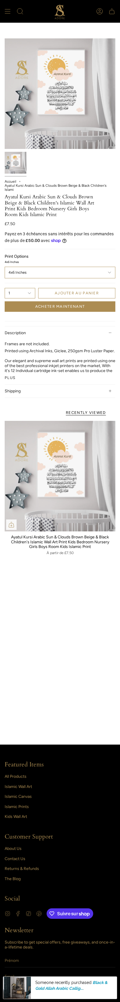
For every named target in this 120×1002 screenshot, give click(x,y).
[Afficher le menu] (7, 11)
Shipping (13, 391)
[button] (20, 11)
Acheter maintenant (60, 306)
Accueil (10, 181)
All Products (16, 776)
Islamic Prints (17, 806)
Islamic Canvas (18, 796)
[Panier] (112, 11)
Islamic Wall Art (18, 786)
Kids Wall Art (16, 816)
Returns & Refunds (22, 868)
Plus (10, 377)
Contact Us (15, 858)
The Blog (13, 878)
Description (15, 332)
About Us (13, 848)
